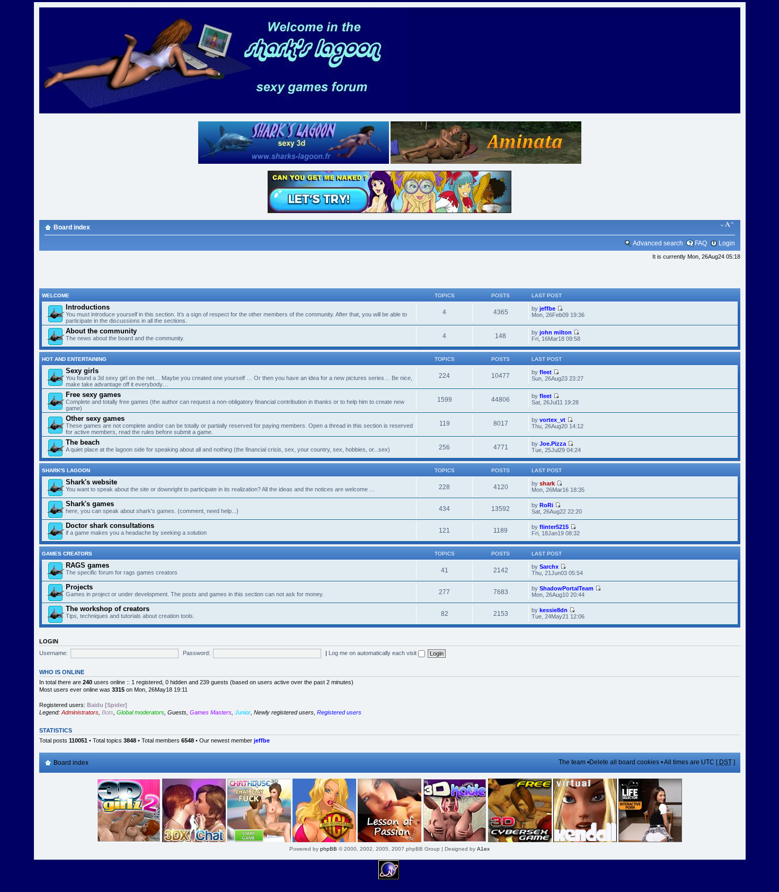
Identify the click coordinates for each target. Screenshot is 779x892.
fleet (545, 372)
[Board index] (224, 111)
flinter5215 (554, 527)
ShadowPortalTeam (566, 588)
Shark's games (90, 504)
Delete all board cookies (624, 762)
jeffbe (547, 308)
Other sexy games (95, 418)
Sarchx (549, 566)
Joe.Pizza (552, 443)
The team (572, 762)
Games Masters (211, 712)
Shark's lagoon (66, 470)
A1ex (483, 849)
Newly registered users (284, 712)
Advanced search (658, 243)
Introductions (88, 307)
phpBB (328, 849)
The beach (83, 442)
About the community (101, 331)
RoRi (546, 505)
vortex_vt (552, 420)
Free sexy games (93, 395)
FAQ (701, 243)
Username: (53, 653)
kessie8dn (553, 610)
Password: (196, 653)
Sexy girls (82, 371)
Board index (72, 227)
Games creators (67, 554)
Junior (243, 712)
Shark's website (91, 482)
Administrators (80, 712)
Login (727, 243)
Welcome (55, 295)
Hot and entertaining (74, 359)
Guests (177, 712)
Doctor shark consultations (110, 525)
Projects (79, 587)
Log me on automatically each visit (373, 653)
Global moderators (140, 712)
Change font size (727, 224)
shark (547, 483)
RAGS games (87, 565)
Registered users (339, 712)
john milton (555, 332)
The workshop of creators (107, 609)
